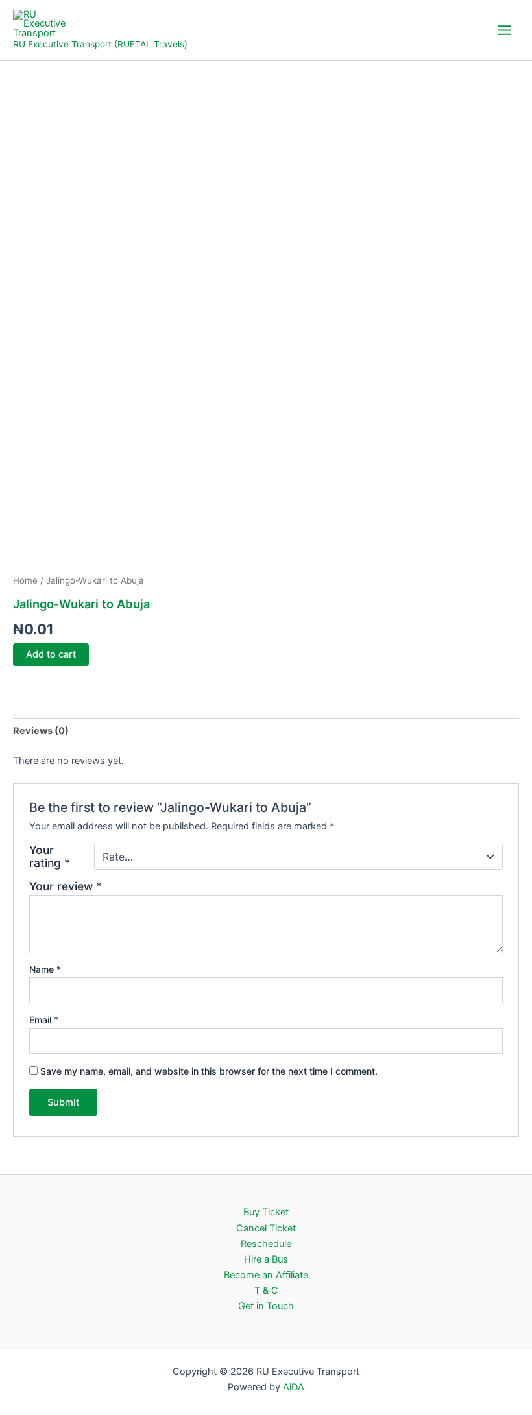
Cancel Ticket (266, 1228)
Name (45, 969)
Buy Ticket (266, 1212)
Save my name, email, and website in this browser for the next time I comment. (209, 1070)
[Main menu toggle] (504, 30)
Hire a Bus (266, 1259)
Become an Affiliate (266, 1275)
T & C (266, 1290)
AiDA (293, 1387)
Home (25, 580)
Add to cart (51, 654)
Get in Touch (266, 1306)
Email (43, 1019)
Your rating (49, 857)
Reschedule (266, 1244)
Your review (65, 886)
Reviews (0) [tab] (41, 731)
